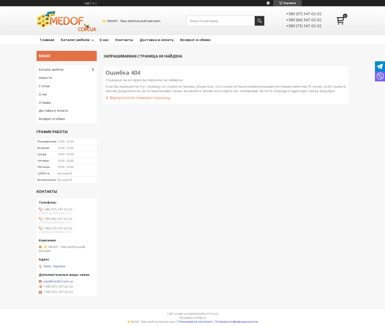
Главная (47, 39)
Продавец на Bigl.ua (193, 318)
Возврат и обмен (195, 39)
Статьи (44, 86)
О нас (104, 39)
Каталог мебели (75, 39)
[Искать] (259, 21)
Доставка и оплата (157, 39)
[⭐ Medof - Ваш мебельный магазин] (67, 21)
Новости (45, 78)
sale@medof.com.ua (58, 281)
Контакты (124, 39)
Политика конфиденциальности (236, 322)
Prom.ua (212, 314)
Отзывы (45, 102)
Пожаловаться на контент (195, 322)
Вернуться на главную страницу (140, 97)
